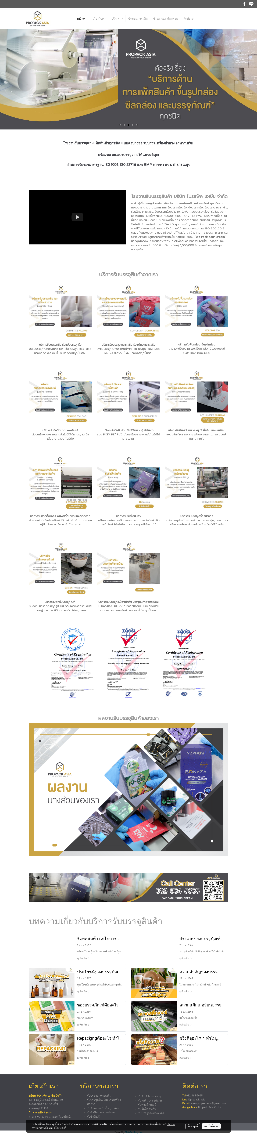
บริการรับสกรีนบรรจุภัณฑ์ (60, 602)
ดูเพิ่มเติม (82, 958)
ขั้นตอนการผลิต (138, 18)
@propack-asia (196, 1099)
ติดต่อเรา (189, 18)
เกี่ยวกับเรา (99, 18)
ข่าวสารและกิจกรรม (165, 18)
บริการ (116, 18)
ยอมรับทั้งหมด (211, 1126)
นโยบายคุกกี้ (60, 1127)
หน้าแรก (82, 18)
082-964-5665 (194, 1095)
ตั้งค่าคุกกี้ (193, 1126)
